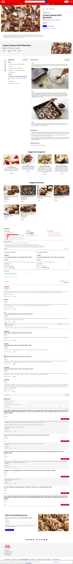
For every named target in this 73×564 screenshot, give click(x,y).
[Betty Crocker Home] (3, 1)
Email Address (7, 521)
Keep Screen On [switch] (5, 70)
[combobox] (35, 1)
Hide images (67, 59)
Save (45, 26)
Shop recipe (25, 59)
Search (46, 1)
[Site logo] (8, 547)
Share (5, 67)
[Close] (72, 562)
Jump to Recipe (51, 26)
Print (5, 65)
